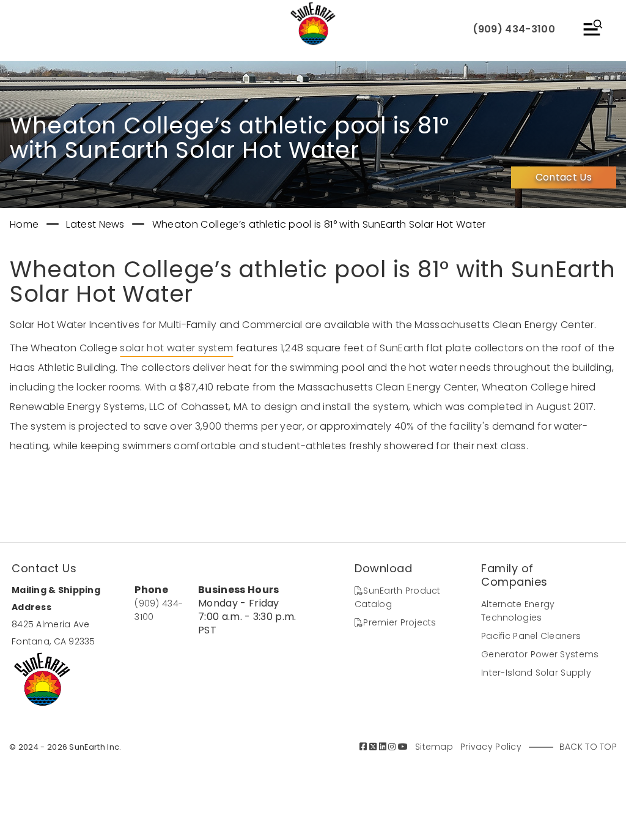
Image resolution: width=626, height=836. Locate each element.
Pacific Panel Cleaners (531, 636)
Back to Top (588, 747)
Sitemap (434, 747)
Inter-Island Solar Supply (536, 672)
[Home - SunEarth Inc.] (313, 24)
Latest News (96, 224)
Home (26, 224)
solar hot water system (176, 348)
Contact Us (564, 177)
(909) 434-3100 (514, 29)
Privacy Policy (490, 747)
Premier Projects (399, 622)
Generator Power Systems (539, 654)
